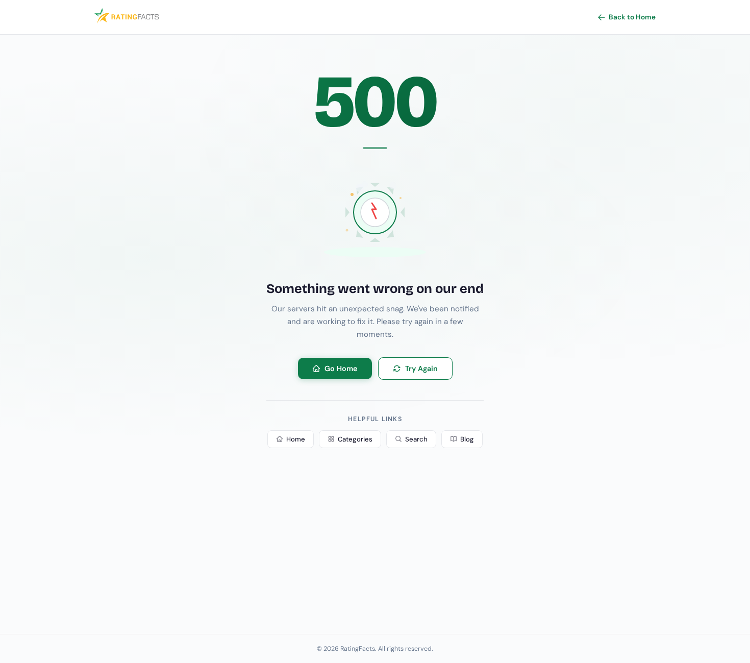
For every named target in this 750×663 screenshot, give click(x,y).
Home (295, 439)
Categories (355, 439)
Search (416, 439)
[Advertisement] (375, 550)
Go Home (341, 368)
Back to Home (632, 17)
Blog (467, 439)
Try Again (421, 368)
